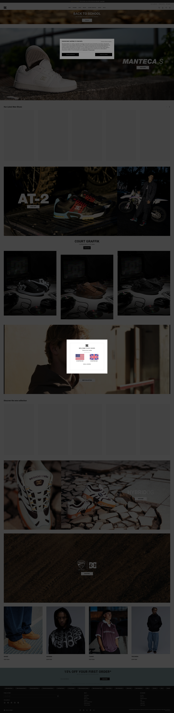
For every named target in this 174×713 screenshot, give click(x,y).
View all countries (87, 364)
